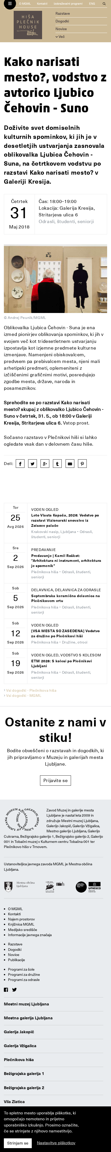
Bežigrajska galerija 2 (24, 1087)
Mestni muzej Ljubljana (26, 1004)
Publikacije (16, 960)
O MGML (25, 4)
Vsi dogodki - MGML (24, 695)
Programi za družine (24, 974)
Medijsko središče (22, 929)
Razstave (63, 13)
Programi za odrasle (24, 979)
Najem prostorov (21, 919)
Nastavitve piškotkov (56, 1143)
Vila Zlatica (14, 1101)
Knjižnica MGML (21, 924)
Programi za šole (21, 969)
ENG (92, 4)
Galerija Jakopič (19, 1032)
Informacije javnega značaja (30, 935)
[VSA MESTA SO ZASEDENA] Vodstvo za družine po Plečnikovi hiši (65, 634)
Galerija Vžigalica (20, 1045)
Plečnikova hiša (19, 1059)
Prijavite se (55, 780)
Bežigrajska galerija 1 (24, 1073)
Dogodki (62, 21)
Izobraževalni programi (68, 4)
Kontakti (42, 4)
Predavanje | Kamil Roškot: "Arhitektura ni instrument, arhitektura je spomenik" (66, 560)
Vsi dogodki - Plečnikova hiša (31, 690)
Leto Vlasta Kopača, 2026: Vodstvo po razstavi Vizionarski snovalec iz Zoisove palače (65, 520)
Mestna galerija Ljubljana (28, 1018)
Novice (61, 29)
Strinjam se (17, 1143)
